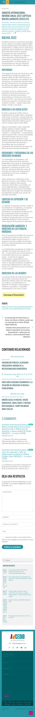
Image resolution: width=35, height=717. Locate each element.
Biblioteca (19, 702)
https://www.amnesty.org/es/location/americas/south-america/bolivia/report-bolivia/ (17, 308)
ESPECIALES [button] (7, 704)
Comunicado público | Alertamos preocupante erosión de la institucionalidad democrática (15, 365)
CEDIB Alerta (20, 704)
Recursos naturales (16, 397)
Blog (14, 702)
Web (4, 531)
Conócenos (28, 704)
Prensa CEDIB (6, 33)
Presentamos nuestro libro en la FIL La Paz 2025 (20, 616)
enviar (6, 696)
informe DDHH (26, 31)
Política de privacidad (20, 709)
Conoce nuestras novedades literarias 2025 (19, 600)
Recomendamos (29, 709)
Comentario (7, 492)
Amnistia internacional (9, 24)
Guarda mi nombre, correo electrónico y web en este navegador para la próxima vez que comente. (17, 539)
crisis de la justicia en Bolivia (21, 26)
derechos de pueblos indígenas (18, 30)
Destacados (5, 22)
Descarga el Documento (14, 295)
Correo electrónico (11, 524)
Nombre (6, 517)
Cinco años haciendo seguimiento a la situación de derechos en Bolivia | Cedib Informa (17, 385)
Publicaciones (27, 702)
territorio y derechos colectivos (20, 22)
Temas (10, 702)
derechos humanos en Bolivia (11, 31)
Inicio (5, 702)
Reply (30, 424)
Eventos (13, 704)
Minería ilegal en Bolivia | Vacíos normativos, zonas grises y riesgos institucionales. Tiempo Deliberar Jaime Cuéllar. (16, 404)
